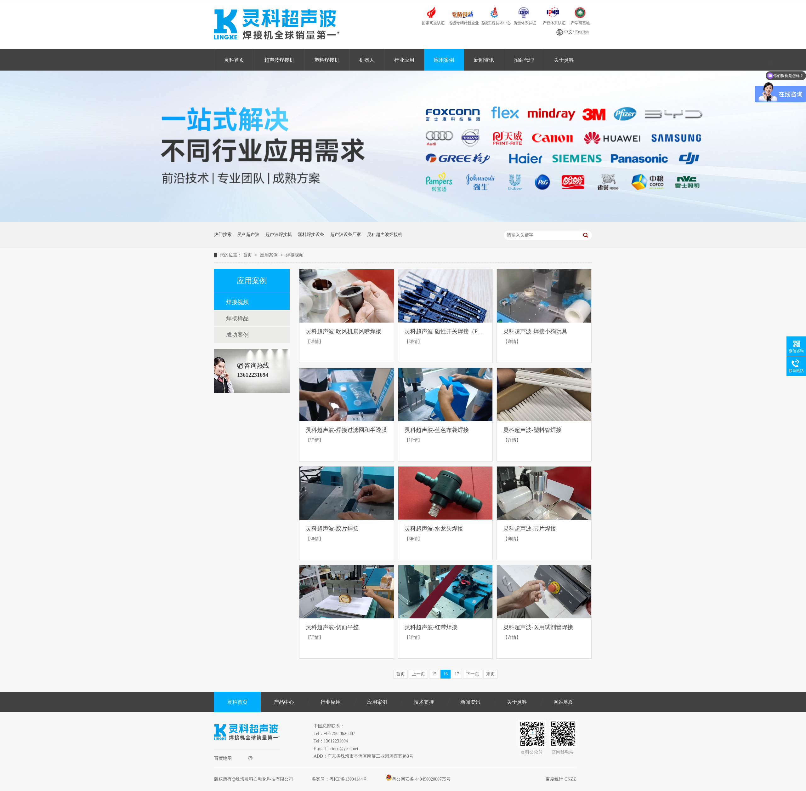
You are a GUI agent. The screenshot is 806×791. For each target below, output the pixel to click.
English (582, 32)
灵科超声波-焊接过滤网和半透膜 (346, 430)
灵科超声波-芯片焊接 (529, 528)
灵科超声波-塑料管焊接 (532, 430)
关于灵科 (564, 60)
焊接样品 (237, 318)
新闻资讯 (484, 60)
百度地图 (223, 758)
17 (457, 674)
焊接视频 (295, 255)
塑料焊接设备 (311, 234)
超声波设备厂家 (345, 234)
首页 (248, 255)
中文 (568, 32)
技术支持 (424, 702)
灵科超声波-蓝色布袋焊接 (437, 430)
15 (434, 674)
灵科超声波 (248, 234)
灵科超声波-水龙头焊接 (434, 528)
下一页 (472, 674)
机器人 (366, 60)
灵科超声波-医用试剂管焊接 (538, 627)
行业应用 (404, 60)
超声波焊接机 (279, 60)
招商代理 (524, 60)
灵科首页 (234, 60)
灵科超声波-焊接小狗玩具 (535, 331)
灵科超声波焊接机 (384, 234)
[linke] (247, 748)
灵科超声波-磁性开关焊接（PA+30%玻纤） (445, 331)
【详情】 (314, 341)
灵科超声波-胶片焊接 (332, 528)
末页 (490, 674)
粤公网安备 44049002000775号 (421, 779)
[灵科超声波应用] (403, 220)
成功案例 (237, 335)
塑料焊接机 (326, 60)
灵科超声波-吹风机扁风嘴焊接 (343, 331)
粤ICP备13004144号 (348, 779)
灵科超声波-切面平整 (332, 627)
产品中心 (284, 702)
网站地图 (563, 702)
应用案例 (444, 60)
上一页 (418, 674)
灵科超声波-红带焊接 (431, 627)
